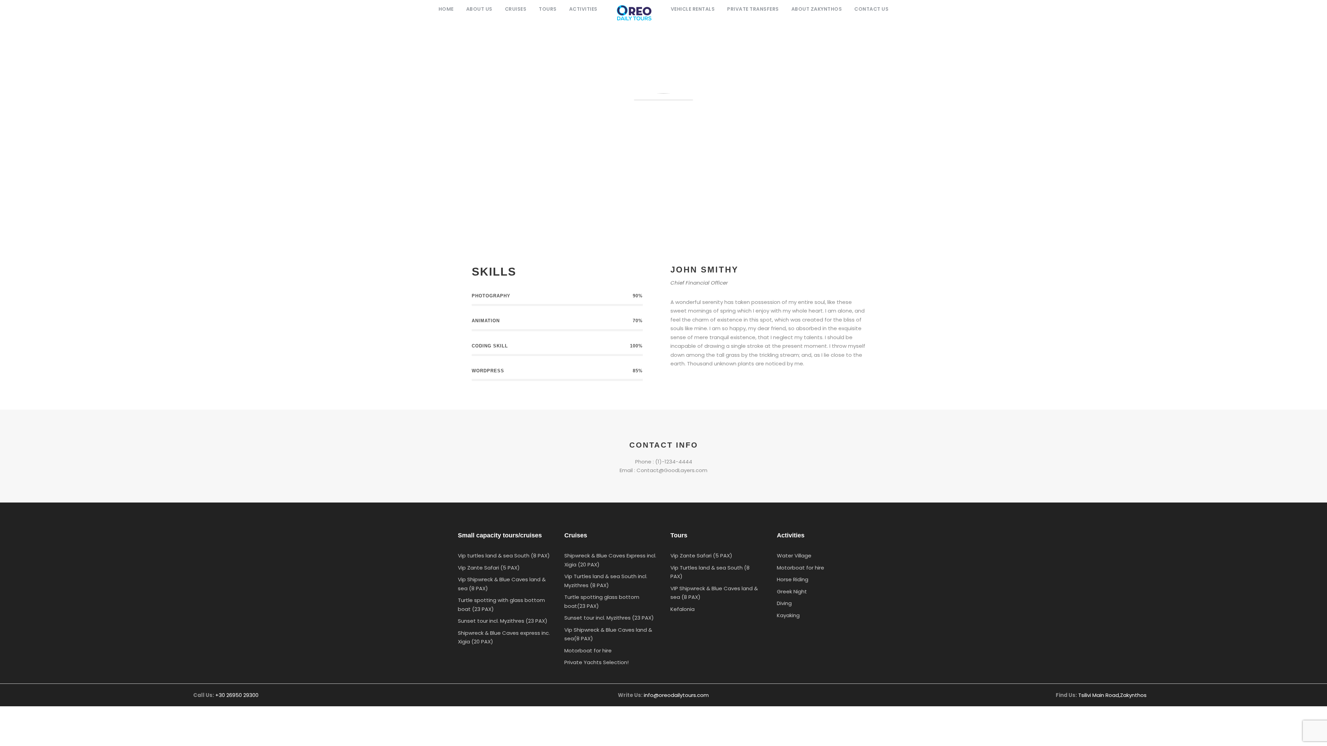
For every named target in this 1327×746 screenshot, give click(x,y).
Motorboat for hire (588, 650)
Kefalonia (682, 609)
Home (446, 9)
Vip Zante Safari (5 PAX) (489, 567)
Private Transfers (753, 9)
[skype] (697, 383)
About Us (479, 9)
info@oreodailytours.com (676, 695)
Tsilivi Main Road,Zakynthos (1112, 695)
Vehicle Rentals (693, 9)
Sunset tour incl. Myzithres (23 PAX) (502, 620)
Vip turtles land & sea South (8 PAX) (504, 555)
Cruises (516, 9)
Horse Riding (792, 579)
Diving (784, 603)
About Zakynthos (816, 9)
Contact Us (871, 9)
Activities (583, 9)
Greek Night (792, 591)
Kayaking (788, 615)
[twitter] (709, 383)
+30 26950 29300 (236, 695)
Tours (548, 9)
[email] (673, 383)
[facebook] (685, 383)
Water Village (794, 555)
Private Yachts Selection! (596, 662)
